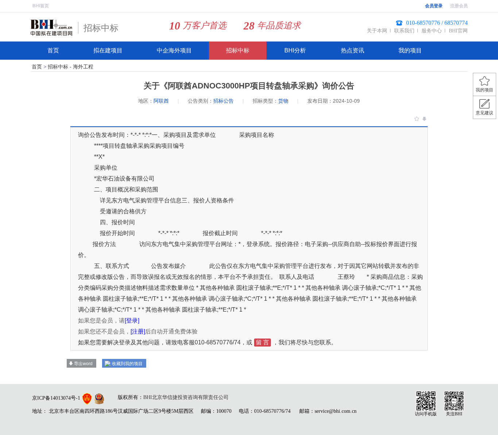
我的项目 (410, 50)
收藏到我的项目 (127, 363)
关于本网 (377, 30)
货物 (283, 101)
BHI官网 (458, 30)
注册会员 (459, 5)
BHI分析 (295, 50)
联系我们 (404, 30)
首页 (53, 50)
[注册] (138, 331)
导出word (83, 363)
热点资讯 (352, 50)
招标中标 (237, 50)
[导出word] (424, 119)
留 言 (262, 342)
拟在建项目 (107, 50)
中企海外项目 (174, 50)
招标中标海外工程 (70, 67)
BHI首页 (40, 5)
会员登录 (434, 5)
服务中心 (431, 30)
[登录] (132, 320)
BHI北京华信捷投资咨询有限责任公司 (186, 397)
